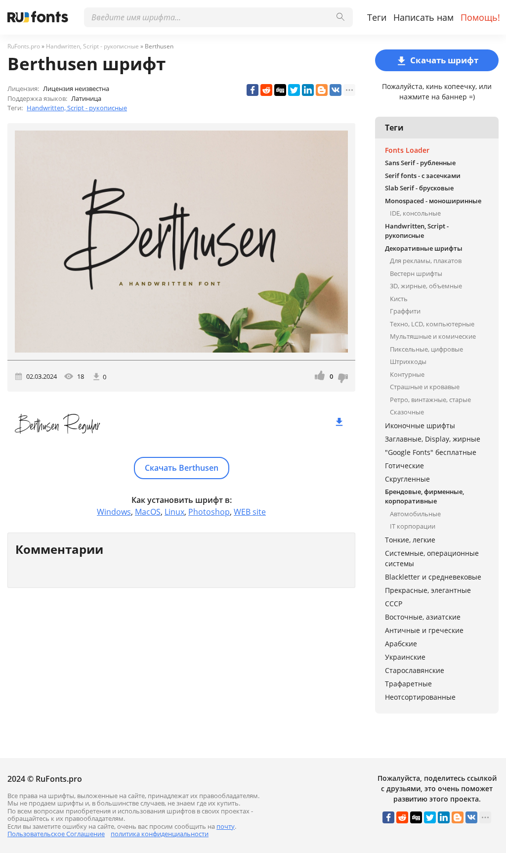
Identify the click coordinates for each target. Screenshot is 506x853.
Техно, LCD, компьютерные (432, 323)
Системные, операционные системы (432, 558)
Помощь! (480, 17)
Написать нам (423, 17)
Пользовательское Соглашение (56, 833)
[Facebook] (252, 90)
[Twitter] (294, 90)
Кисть (399, 298)
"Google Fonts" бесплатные (430, 452)
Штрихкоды (408, 361)
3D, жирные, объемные (426, 285)
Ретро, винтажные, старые (430, 399)
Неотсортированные (420, 697)
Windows (114, 511)
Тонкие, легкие (410, 539)
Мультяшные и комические (433, 336)
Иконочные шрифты (420, 425)
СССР (393, 603)
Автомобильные (415, 513)
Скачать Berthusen (181, 467)
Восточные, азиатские (423, 617)
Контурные (407, 374)
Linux (174, 511)
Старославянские (414, 670)
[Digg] (280, 90)
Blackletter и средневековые (433, 577)
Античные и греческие (424, 630)
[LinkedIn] (308, 90)
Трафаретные (408, 683)
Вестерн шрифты (416, 273)
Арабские (401, 643)
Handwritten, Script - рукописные (77, 107)
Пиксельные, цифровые (426, 349)
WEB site (250, 511)
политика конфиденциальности (160, 833)
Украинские (405, 657)
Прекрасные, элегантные (428, 590)
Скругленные (407, 479)
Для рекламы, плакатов (426, 260)
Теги (376, 17)
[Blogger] (322, 90)
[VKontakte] (335, 90)
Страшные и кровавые (425, 386)
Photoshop (209, 511)
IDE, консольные (415, 213)
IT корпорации (412, 526)
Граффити (405, 311)
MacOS (148, 511)
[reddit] (266, 90)
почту (225, 826)
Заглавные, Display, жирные (432, 439)
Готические (404, 465)
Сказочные (407, 411)
